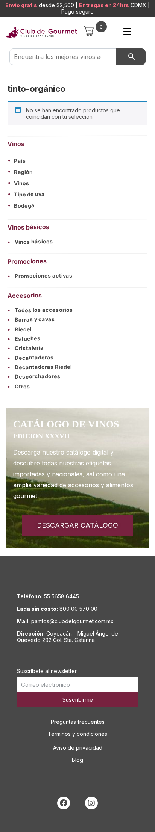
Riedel (20, 329)
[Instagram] (91, 803)
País (20, 160)
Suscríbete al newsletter (47, 671)
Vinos (21, 183)
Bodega (24, 205)
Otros (19, 386)
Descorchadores (34, 376)
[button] (77, 160)
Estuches (24, 338)
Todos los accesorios (40, 310)
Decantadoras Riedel (40, 367)
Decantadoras (31, 357)
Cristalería (26, 348)
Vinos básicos (30, 242)
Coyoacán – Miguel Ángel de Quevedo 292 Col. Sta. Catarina (67, 636)
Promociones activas (40, 275)
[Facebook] (63, 803)
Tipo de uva (29, 194)
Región (23, 172)
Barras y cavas (31, 319)
